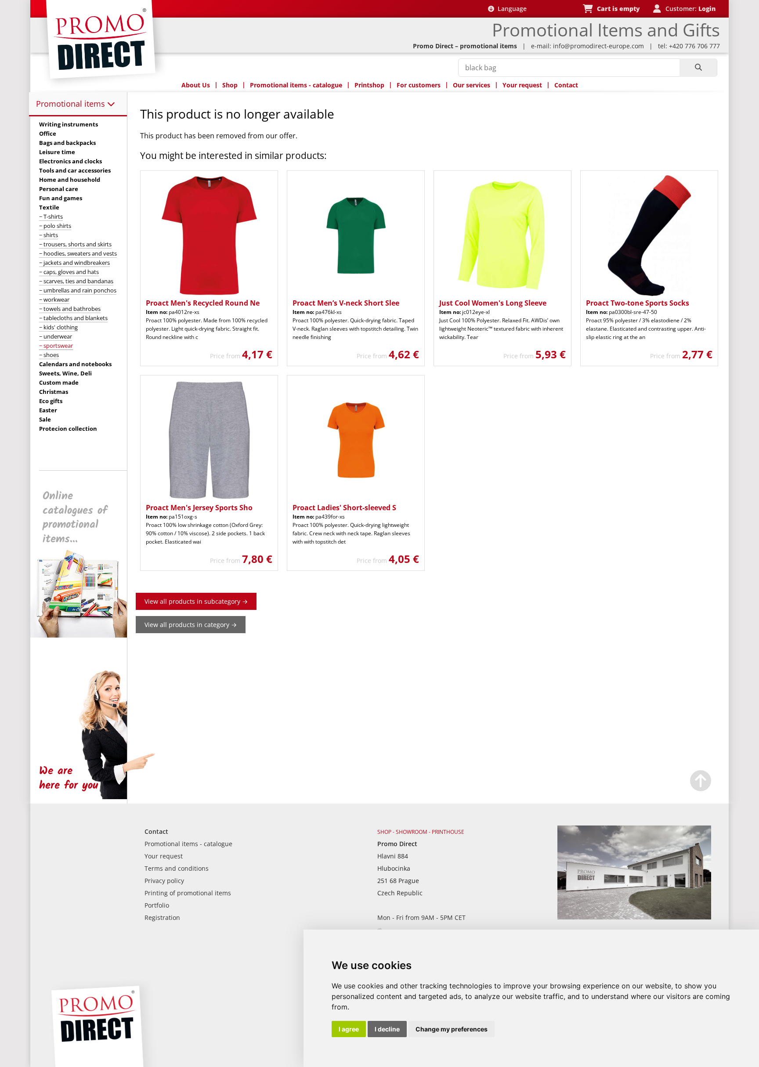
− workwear (54, 299)
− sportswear (56, 346)
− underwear (55, 336)
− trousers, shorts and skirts (75, 244)
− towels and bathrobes (70, 309)
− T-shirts (51, 216)
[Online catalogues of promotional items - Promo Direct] (85, 635)
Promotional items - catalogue (296, 85)
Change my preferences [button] (452, 1029)
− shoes (49, 355)
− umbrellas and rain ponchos (77, 290)
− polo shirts (55, 226)
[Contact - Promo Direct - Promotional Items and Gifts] (634, 917)
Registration (162, 917)
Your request (522, 85)
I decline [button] (387, 1029)
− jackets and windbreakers (74, 263)
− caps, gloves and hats (69, 272)
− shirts (48, 235)
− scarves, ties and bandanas (76, 281)
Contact (566, 85)
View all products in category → (191, 624)
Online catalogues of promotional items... (75, 517)
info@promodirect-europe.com (598, 46)
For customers (419, 85)
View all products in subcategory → (196, 601)
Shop (230, 85)
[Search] (698, 67)
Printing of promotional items (188, 893)
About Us (195, 85)
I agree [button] (349, 1029)
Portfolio (157, 905)
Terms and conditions (177, 868)
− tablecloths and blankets (73, 318)
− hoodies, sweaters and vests (78, 253)
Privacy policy (164, 880)
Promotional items (71, 103)
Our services (471, 85)
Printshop (369, 85)
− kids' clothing (58, 327)
